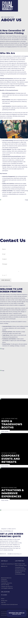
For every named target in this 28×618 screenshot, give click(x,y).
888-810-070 (3, 553)
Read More (4, 431)
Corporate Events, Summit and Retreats (20, 568)
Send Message (5, 280)
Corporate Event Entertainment (9, 604)
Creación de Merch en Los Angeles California (7, 587)
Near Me (3, 602)
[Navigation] (15, 2)
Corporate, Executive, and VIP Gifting (6, 583)
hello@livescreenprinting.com (14, 553)
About (2, 598)
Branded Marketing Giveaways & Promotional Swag (20, 572)
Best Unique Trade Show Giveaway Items (21, 564)
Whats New (4, 600)
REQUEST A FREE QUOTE (8, 528)
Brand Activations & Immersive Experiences (6, 579)
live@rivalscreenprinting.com (8, 563)
